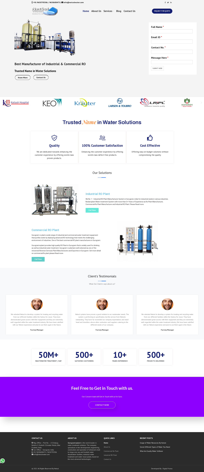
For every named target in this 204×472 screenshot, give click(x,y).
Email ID (156, 37)
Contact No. (158, 47)
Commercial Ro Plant (111, 451)
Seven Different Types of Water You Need (155, 447)
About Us (107, 447)
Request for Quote (162, 11)
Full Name (157, 26)
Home (106, 443)
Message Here (159, 57)
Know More (23, 77)
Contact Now (102, 405)
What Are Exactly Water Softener (151, 451)
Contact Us (41, 77)
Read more (139, 204)
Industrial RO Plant (110, 455)
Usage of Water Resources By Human (153, 443)
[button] (2, 102)
